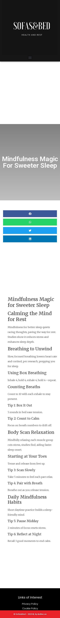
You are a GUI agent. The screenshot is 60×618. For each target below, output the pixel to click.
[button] (30, 57)
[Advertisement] (30, 93)
